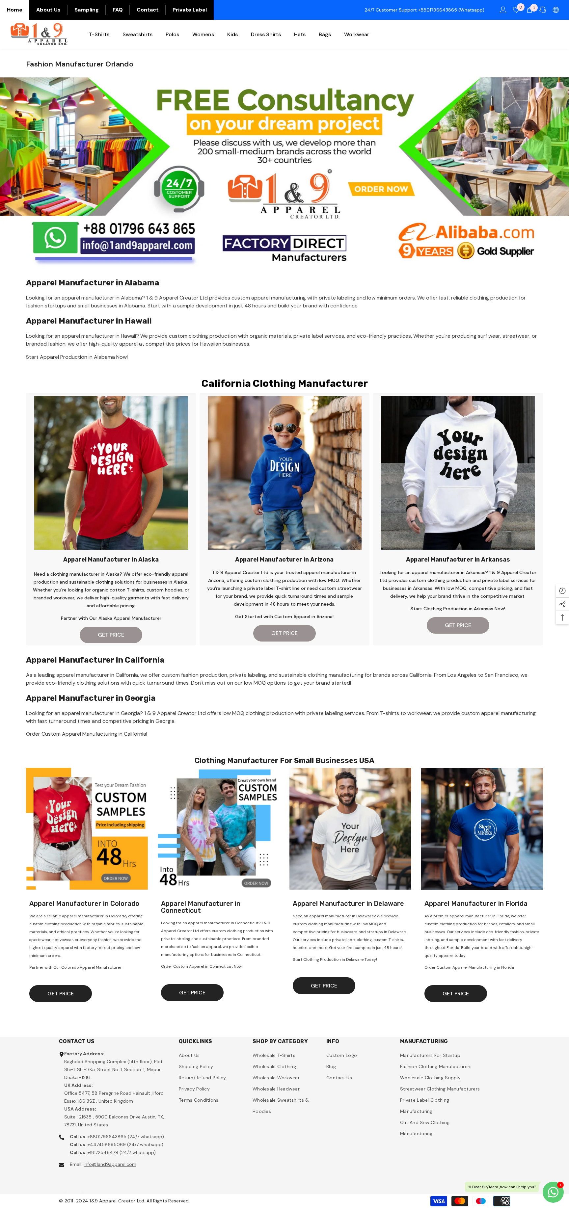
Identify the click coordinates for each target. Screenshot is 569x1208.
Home (14, 9)
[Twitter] (100, 1186)
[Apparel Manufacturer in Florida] (482, 829)
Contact (148, 9)
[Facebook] (65, 1186)
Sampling (86, 9)
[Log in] (503, 10)
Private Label (190, 9)
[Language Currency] (556, 10)
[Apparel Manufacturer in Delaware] (350, 829)
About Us (48, 9)
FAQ (118, 9)
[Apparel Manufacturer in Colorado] (87, 829)
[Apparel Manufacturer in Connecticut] (219, 829)
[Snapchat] (82, 1186)
